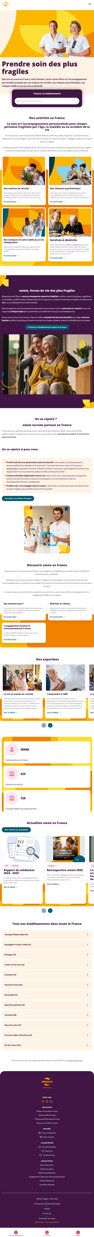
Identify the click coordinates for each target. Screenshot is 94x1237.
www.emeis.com (75, 1060)
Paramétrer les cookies (47, 1218)
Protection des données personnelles (47, 1204)
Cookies (47, 1209)
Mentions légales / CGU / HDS (47, 1199)
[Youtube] (51, 1101)
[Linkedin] (47, 1101)
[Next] (50, 725)
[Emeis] (6, 4)
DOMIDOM (77, 245)
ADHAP (68, 245)
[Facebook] (42, 1101)
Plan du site (47, 1213)
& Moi (12, 468)
